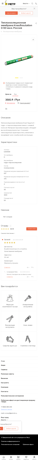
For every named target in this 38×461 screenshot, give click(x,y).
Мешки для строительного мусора (10, 305)
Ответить (7, 267)
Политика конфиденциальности (10, 441)
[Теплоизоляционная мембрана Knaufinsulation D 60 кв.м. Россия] (19, 60)
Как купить (5, 382)
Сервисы (4, 369)
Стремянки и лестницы (27, 346)
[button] (16, 77)
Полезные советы (7, 374)
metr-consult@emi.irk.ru (9, 413)
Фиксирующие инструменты (10, 326)
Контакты (4, 391)
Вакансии (4, 378)
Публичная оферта (28, 444)
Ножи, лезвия (27, 325)
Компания (4, 387)
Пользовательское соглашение (12, 396)
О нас (3, 361)
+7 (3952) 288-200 (6, 407)
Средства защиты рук (10, 346)
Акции (3, 365)
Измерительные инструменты (28, 305)
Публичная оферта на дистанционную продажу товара (18, 401)
